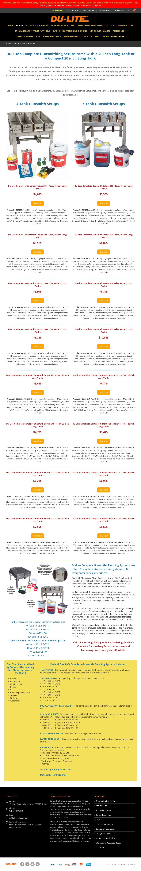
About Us (88, 36)
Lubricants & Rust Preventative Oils (32, 31)
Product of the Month (113, 36)
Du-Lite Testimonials (104, 815)
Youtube (32, 864)
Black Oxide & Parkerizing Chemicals (70, 31)
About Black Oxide (39, 25)
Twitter (27, 864)
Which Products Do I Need (63, 25)
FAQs (97, 36)
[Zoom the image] (37, 564)
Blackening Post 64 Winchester (93, 25)
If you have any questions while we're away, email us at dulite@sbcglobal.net (88, 4)
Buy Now (37, 203)
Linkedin (38, 864)
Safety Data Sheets (52, 36)
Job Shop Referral (72, 36)
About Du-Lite (101, 806)
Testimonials (104, 11)
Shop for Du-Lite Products (106, 801)
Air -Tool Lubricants (100, 31)
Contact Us (119, 11)
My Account (58, 11)
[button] (129, 11)
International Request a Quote (81, 11)
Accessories (118, 31)
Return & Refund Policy (105, 838)
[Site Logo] (69, 19)
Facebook (22, 864)
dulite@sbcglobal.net (18, 818)
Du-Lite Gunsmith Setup (122, 25)
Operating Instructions (28, 36)
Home (10, 25)
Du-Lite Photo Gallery (104, 824)
